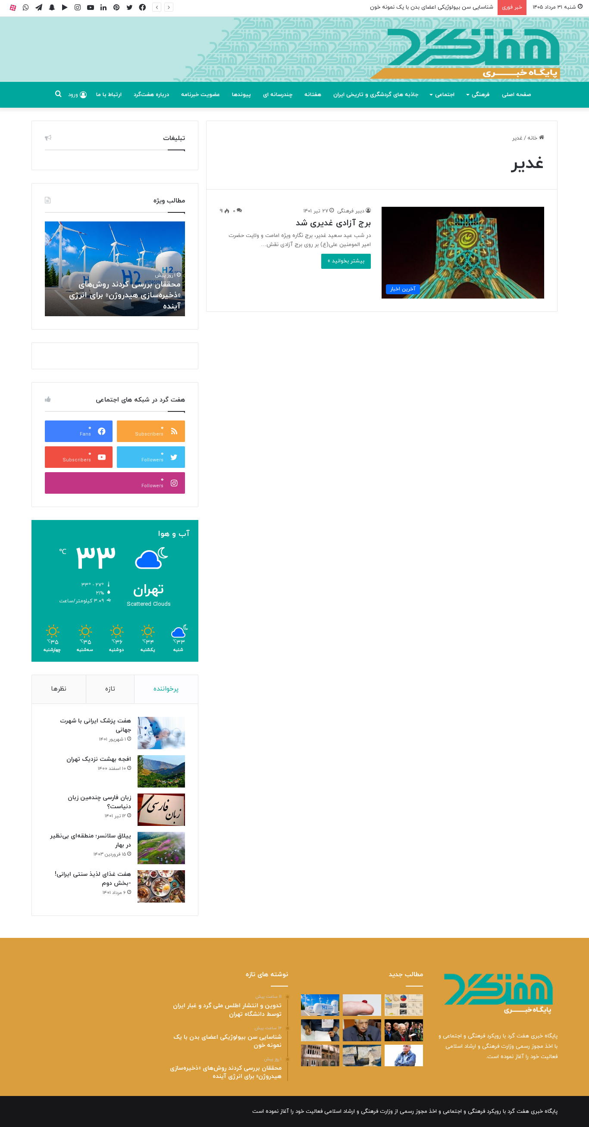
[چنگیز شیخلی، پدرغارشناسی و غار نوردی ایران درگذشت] (362, 1030)
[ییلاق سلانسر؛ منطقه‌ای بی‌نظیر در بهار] (161, 848)
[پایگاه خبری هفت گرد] (294, 59)
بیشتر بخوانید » (346, 261)
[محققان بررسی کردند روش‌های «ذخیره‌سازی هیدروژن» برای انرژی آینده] (320, 1005)
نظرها (58, 689)
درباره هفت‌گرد (151, 95)
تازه (110, 689)
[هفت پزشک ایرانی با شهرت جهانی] (161, 733)
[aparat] (12, 7)
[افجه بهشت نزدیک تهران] (161, 771)
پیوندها (241, 95)
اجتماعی (444, 95)
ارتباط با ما (109, 95)
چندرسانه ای (277, 95)
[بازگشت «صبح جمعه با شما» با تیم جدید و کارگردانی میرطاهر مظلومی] (404, 1030)
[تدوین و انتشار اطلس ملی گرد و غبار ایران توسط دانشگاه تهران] (404, 1005)
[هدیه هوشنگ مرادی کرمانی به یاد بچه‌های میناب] (404, 1055)
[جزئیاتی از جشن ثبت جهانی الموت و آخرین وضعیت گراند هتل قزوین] (320, 1055)
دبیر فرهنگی (350, 211)
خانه (533, 138)
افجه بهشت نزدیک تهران (98, 759)
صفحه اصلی (516, 95)
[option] (115, 268)
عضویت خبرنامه (200, 95)
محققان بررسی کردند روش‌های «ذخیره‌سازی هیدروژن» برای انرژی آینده (125, 295)
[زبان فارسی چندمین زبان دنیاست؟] (161, 810)
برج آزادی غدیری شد (333, 223)
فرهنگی (480, 95)
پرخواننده (166, 689)
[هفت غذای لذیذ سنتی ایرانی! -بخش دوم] (161, 886)
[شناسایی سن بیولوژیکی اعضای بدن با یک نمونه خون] (362, 1005)
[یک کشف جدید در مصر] (362, 1055)
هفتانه (312, 95)
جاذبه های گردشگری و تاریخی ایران (375, 95)
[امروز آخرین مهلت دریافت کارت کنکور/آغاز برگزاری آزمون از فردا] (320, 1030)
